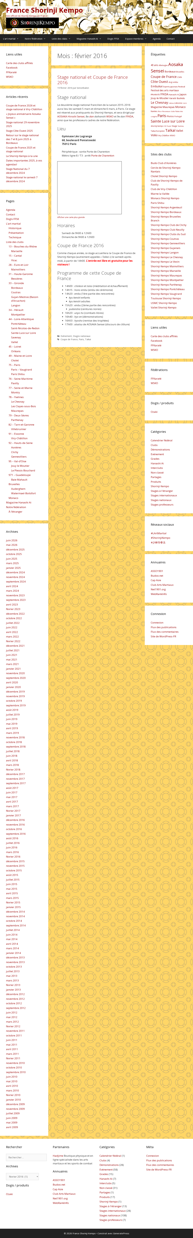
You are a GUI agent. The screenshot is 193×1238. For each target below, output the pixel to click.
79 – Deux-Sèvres (19, 415)
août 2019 (12, 710)
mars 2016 (12, 852)
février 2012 (13, 1026)
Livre (185, 103)
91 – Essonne (16, 433)
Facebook (11, 67)
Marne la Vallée (160, 193)
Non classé (157, 472)
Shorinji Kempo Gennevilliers (168, 243)
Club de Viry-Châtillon (164, 189)
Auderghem (18, 488)
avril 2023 (12, 604)
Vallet (14, 342)
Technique (15, 237)
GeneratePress (121, 1233)
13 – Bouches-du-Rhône (23, 246)
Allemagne (163, 65)
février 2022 (13, 641)
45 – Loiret (15, 346)
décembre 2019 (15, 691)
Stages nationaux (81, 336)
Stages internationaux (164, 495)
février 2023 (13, 609)
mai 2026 (11, 545)
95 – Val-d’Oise (17, 461)
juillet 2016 (13, 843)
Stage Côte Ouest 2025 (19, 130)
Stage (174, 126)
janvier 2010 (13, 1099)
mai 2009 (11, 1122)
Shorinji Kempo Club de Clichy (169, 225)
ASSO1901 (157, 571)
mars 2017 (12, 806)
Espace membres (134, 38)
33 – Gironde (16, 283)
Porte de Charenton (102, 155)
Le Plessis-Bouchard (23, 470)
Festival (181, 86)
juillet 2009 (13, 1113)
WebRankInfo (159, 594)
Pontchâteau (18, 323)
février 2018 (13, 769)
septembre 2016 (16, 833)
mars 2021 (12, 664)
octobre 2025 (14, 554)
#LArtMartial (158, 533)
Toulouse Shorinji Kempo (166, 298)
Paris (81, 339)
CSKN (179, 77)
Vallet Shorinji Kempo (163, 307)
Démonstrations (160, 449)
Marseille (16, 251)
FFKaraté (11, 72)
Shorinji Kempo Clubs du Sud (168, 234)
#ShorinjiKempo (160, 537)
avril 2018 (12, 760)
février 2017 (13, 810)
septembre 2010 (16, 1072)
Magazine (156, 107)
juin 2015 (11, 884)
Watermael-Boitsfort (23, 493)
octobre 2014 (14, 920)
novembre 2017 (15, 778)
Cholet (15, 360)
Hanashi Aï (174, 94)
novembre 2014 (15, 916)
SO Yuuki (167, 126)
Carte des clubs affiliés (19, 63)
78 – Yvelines (16, 397)
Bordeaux (17, 288)
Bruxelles (14, 484)
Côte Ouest (159, 81)
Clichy (14, 452)
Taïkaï (88, 339)
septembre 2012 (16, 1008)
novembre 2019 (15, 696)
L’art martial (9, 38)
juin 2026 (11, 540)
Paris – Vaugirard (21, 369)
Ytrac (14, 260)
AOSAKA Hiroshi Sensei (71, 116)
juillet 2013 (13, 971)
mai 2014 (11, 939)
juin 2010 (11, 1076)
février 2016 (13, 856)
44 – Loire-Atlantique (21, 319)
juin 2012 (11, 1012)
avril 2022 (12, 632)
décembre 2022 (15, 613)
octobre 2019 (14, 700)
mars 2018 (12, 765)
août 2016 (12, 838)
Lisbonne (178, 103)
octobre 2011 (14, 1035)
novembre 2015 (15, 865)
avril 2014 (12, 943)
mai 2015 (11, 888)
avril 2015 (12, 893)
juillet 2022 (13, 623)
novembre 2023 (15, 595)
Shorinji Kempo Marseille (166, 271)
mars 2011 (12, 1054)
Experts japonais (170, 86)
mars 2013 (12, 980)
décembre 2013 (15, 957)
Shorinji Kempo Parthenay (166, 284)
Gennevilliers (19, 456)
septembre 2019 (16, 705)
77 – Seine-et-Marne (20, 388)
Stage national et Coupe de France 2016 (92, 80)
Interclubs (157, 468)
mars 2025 (12, 563)
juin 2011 (11, 1040)
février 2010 (13, 1095)
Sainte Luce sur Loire (23, 333)
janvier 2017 (13, 815)
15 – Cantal (15, 255)
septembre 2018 (16, 746)
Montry (15, 392)
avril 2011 (12, 1049)
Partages (156, 477)
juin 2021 (11, 655)
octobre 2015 (14, 870)
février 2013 (13, 985)
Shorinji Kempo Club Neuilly (167, 229)
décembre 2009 (15, 1104)
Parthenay (17, 420)
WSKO (110, 116)
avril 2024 (12, 586)
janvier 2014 (13, 953)
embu (175, 82)
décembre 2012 (15, 994)
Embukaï (157, 86)
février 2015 (13, 902)
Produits (156, 481)
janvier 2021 (13, 668)
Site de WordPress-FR (163, 636)
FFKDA (129, 116)
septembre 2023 (16, 600)
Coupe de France (69, 339)
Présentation (16, 232)
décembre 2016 (15, 820)
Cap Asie (156, 580)
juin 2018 (11, 755)
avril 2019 (12, 728)
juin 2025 (11, 558)
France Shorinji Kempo (44, 10)
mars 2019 (12, 733)
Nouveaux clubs (168, 111)
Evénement (66, 336)
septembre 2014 (16, 925)
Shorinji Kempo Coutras (165, 239)
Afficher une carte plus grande (71, 217)
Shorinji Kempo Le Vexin (165, 261)
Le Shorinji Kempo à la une (22, 156)
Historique (15, 228)
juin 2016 (11, 847)
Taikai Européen (158, 131)
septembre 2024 (16, 581)
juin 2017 (11, 792)
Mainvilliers (18, 269)
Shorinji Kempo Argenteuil (166, 207)
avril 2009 (12, 1127)
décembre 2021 (15, 645)
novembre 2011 (15, 1031)
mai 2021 (11, 659)
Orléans (16, 351)
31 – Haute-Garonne (21, 274)
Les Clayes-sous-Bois (23, 406)
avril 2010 (12, 1086)
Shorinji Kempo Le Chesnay (167, 257)
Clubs (154, 445)
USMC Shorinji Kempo (164, 303)
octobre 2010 (14, 1067)
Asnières (16, 447)
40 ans (154, 65)
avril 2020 (12, 682)
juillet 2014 (13, 930)
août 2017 (12, 788)
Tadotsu (181, 126)
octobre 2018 (14, 742)
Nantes (154, 111)
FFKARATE (155, 94)
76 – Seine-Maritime (21, 378)
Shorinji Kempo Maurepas (166, 275)
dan (91, 116)
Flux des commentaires (165, 631)
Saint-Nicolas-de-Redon (25, 328)
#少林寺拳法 (158, 542)
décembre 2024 (15, 572)
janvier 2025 (13, 568)
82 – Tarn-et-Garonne (21, 424)
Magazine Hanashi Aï (87, 38)
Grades (155, 458)
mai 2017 (11, 797)
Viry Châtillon (163, 135)
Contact (171, 38)
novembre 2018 (15, 737)
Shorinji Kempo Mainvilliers (167, 266)
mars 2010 (12, 1090)
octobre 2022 (14, 618)
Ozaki (154, 412)
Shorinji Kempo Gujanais (165, 248)
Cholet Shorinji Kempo (164, 176)
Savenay (16, 337)
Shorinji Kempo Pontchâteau (168, 289)
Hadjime (58, 1155)
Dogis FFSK (113, 38)
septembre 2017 (16, 783)
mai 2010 (11, 1081)
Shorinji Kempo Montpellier (167, 280)
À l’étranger (15, 511)
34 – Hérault (16, 310)
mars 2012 (12, 1021)
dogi (170, 82)
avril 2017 (12, 801)
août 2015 (12, 875)
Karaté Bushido (177, 98)
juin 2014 (11, 934)
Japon (183, 94)
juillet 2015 (13, 879)
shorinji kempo (157, 126)
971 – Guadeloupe (20, 475)
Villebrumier (18, 429)
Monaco (13, 498)
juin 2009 (11, 1118)
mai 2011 (11, 1044)
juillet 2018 (13, 751)
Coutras (16, 292)
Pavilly (15, 383)
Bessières (16, 278)
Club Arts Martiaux (162, 585)
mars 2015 (12, 898)
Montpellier (18, 314)
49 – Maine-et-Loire (20, 355)
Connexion (157, 622)
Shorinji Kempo (160, 486)
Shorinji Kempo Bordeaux (166, 212)
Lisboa (171, 103)
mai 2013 (11, 976)
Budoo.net (157, 575)
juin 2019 (11, 719)
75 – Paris (14, 365)
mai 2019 (11, 723)
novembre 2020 (15, 673)
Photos (170, 116)
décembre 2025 (15, 549)
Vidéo (154, 135)
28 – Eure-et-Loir (18, 265)
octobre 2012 (14, 1003)
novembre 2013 (15, 962)
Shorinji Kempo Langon (165, 252)
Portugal (178, 116)
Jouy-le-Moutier (160, 98)
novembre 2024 (15, 577)
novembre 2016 (15, 824)
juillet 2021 (13, 650)
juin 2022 (11, 627)
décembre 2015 (15, 861)
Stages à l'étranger (162, 491)
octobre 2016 (14, 829)
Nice (160, 111)
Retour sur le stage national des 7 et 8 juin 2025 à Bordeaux (22, 139)
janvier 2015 (13, 907)
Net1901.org (158, 589)
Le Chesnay (17, 401)
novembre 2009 (15, 1109)
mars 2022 (12, 636)
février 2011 (13, 1058)
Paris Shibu (18, 374)
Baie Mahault (19, 479)
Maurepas (17, 410)
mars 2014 (12, 948)
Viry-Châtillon (19, 438)
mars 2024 (12, 590)
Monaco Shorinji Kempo (165, 198)
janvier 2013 (13, 989)
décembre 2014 (15, 911)
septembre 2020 (16, 678)
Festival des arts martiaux (165, 90)
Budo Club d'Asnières (163, 163)
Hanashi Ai (157, 463)
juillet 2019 (13, 714)
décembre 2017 (15, 774)
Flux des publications (163, 627)
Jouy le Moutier (20, 465)
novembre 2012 (15, 999)
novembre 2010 (15, 1063)
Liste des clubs (59, 38)
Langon (15, 305)
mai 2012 (11, 1017)
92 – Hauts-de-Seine (21, 443)
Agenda (157, 38)
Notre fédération (33, 38)
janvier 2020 (13, 687)
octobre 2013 (14, 966)
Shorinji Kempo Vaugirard (166, 294)
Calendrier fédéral (161, 440)
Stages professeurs (162, 504)
